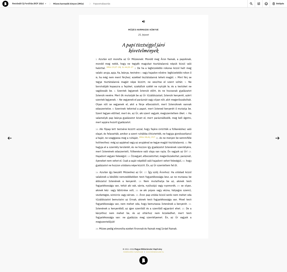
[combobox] (70, 4)
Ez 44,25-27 (127, 67)
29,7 (153, 137)
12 (186, 142)
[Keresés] (251, 3)
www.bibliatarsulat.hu (155, 252)
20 (137, 190)
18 (140, 181)
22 (190, 204)
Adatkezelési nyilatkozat (133, 252)
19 (178, 186)
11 (157, 138)
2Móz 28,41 (144, 137)
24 (97, 229)
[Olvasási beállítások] (258, 3)
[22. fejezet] (277, 138)
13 (190, 151)
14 (129, 156)
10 (97, 129)
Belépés (280, 3)
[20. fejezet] (9, 138)
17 (145, 172)
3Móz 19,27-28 (113, 67)
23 (183, 208)
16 (97, 172)
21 (137, 195)
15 (183, 161)
